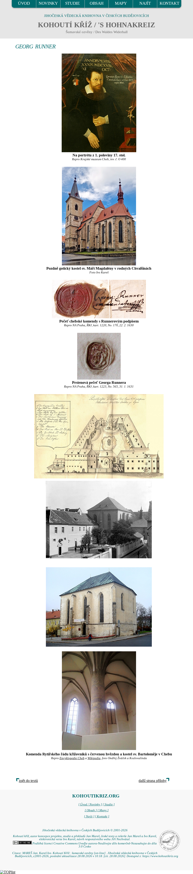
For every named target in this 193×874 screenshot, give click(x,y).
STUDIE (72, 3)
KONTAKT (169, 3)
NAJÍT (145, 3)
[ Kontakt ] (102, 816)
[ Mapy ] (103, 810)
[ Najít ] (89, 816)
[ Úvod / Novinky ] (90, 804)
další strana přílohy (153, 781)
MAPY (121, 3)
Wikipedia (94, 758)
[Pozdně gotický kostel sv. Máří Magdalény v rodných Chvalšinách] (98, 216)
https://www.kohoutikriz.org (160, 856)
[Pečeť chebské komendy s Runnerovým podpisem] (98, 299)
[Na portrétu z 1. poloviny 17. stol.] (98, 102)
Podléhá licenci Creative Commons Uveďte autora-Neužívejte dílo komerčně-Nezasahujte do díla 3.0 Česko (94, 845)
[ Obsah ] (91, 810)
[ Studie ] (109, 804)
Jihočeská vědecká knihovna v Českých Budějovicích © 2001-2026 (85, 830)
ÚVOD (24, 3)
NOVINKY (48, 3)
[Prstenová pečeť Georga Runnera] (98, 356)
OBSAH (97, 3)
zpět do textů (28, 781)
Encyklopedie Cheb (72, 758)
